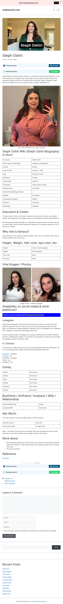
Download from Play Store (35, 315)
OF (12, 478)
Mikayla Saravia (10, 481)
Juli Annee (5, 585)
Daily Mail (5, 458)
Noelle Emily (6, 594)
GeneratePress (42, 601)
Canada (7, 478)
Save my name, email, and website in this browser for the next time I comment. (30, 531)
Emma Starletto (10, 483)
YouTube (5, 356)
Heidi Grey (5, 568)
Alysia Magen (6, 571)
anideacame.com (11, 10)
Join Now (55, 65)
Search (56, 547)
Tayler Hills (6, 574)
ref (11, 447)
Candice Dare (6, 582)
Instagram (5, 354)
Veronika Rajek (7, 580)
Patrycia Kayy (6, 591)
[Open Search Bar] (54, 9)
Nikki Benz (5, 588)
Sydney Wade (7, 577)
